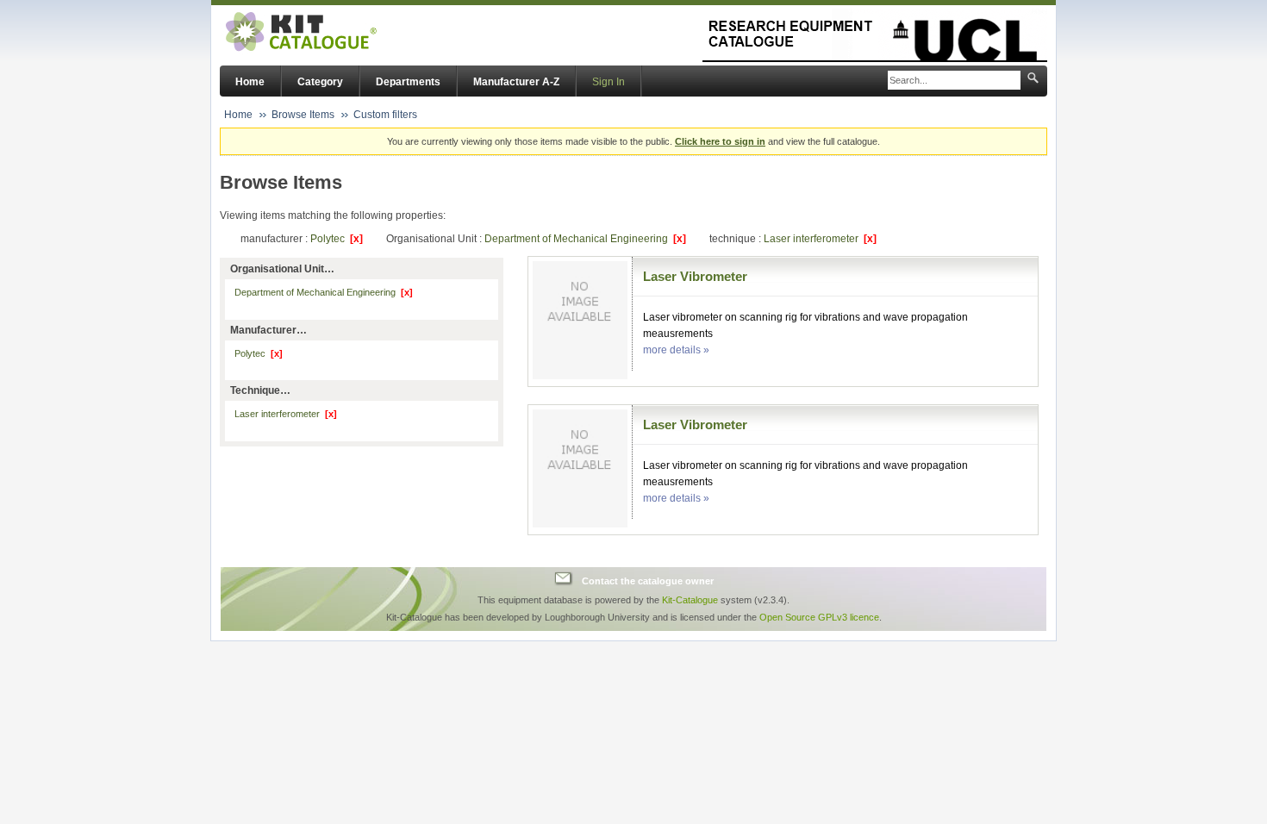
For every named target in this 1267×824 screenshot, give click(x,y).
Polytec (336, 239)
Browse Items (303, 115)
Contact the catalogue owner (648, 581)
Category (320, 82)
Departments (408, 82)
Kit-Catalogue (690, 600)
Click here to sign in (720, 141)
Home (250, 82)
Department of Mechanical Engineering (585, 239)
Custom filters (385, 115)
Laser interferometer (820, 239)
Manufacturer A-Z (516, 82)
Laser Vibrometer (695, 276)
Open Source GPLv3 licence (819, 617)
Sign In (608, 82)
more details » (676, 350)
